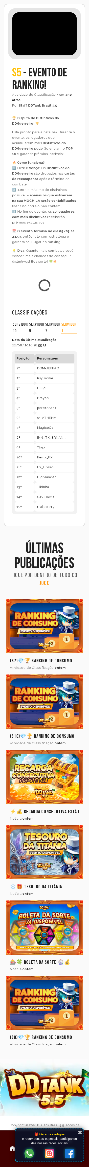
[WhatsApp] (29, 1154)
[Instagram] (49, 1154)
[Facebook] (69, 1154)
